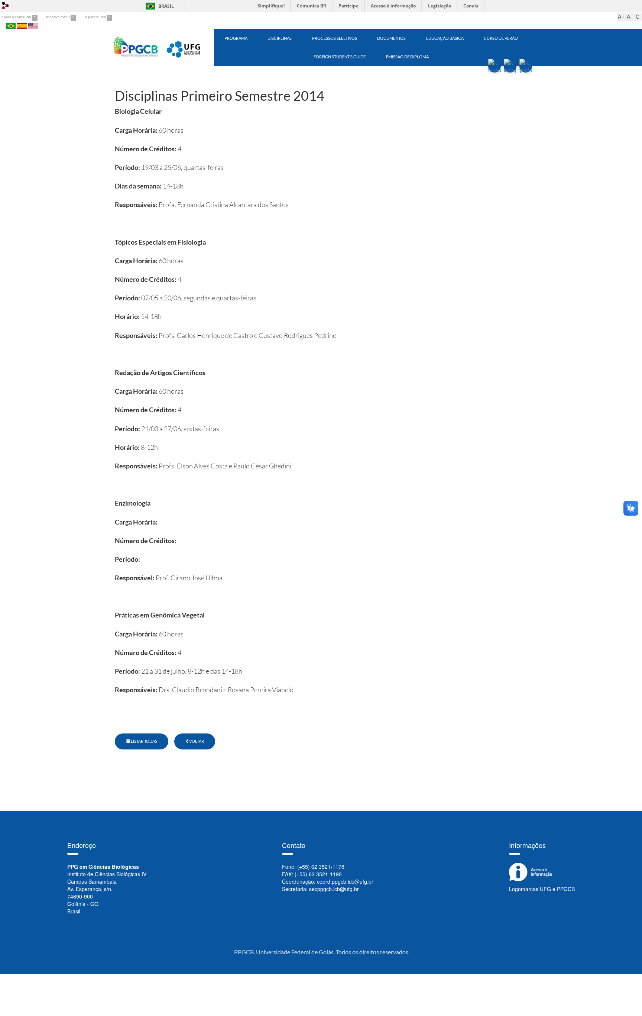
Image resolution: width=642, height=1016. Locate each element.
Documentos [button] (391, 38)
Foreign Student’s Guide (340, 56)
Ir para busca (96, 16)
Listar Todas (143, 741)
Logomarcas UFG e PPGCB (542, 889)
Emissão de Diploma (407, 56)
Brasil (158, 6)
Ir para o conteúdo (16, 16)
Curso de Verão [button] (501, 38)
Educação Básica (445, 38)
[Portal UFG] (184, 47)
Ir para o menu (58, 16)
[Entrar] (5, 5)
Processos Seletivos (334, 38)
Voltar (196, 741)
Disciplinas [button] (280, 38)
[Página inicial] (136, 47)
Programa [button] (235, 38)
